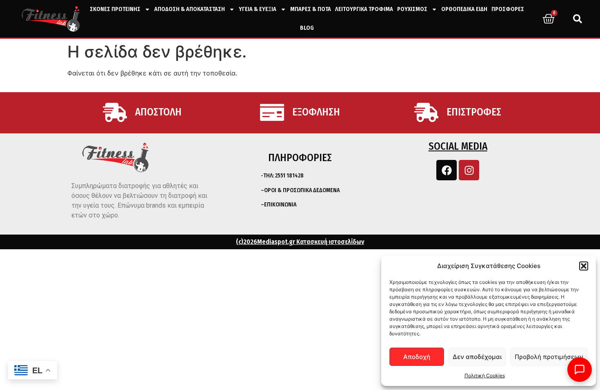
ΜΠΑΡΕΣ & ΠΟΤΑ (310, 9)
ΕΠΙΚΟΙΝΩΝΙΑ (280, 204)
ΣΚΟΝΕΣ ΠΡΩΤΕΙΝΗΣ (115, 9)
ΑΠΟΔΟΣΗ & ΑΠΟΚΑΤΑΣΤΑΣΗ (189, 9)
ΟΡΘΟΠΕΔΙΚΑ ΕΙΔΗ (464, 9)
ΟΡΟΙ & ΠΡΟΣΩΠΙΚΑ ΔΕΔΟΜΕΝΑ (302, 190)
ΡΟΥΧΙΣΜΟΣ (412, 9)
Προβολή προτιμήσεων (549, 357)
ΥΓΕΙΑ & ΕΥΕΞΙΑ (257, 9)
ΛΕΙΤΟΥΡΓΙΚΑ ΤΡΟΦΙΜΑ (364, 9)
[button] (584, 266)
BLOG (307, 27)
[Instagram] (469, 170)
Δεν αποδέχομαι (477, 357)
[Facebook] (446, 170)
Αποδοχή (416, 357)
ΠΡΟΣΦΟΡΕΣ (507, 9)
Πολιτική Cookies (484, 375)
